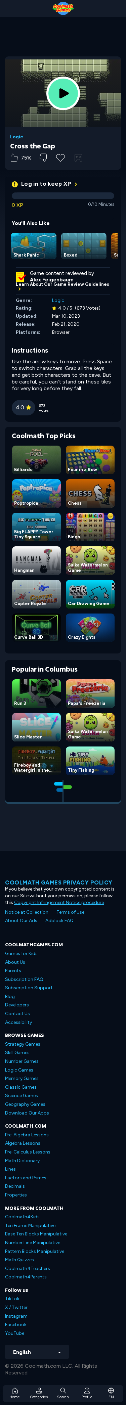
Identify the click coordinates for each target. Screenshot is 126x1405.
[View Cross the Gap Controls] (78, 157)
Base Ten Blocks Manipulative (36, 1234)
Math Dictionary (22, 1161)
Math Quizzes (19, 1260)
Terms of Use (70, 912)
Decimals (15, 1186)
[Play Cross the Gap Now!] (63, 93)
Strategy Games (22, 1044)
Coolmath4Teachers (27, 1268)
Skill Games (17, 1052)
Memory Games (22, 1078)
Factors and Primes (25, 1178)
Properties (16, 1195)
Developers (17, 1005)
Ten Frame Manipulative (30, 1225)
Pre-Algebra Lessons (27, 1135)
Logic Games (19, 1070)
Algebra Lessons (22, 1143)
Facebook (16, 1324)
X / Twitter (16, 1307)
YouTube (14, 1333)
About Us (15, 962)
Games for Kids (21, 953)
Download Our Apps (27, 1113)
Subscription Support (29, 988)
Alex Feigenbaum (52, 280)
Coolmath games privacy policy (59, 882)
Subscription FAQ (24, 979)
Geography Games (25, 1104)
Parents (13, 970)
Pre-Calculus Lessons (27, 1152)
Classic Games (21, 1087)
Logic (16, 137)
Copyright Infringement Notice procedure (59, 902)
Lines (10, 1169)
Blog (10, 996)
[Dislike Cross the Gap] (43, 158)
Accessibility (18, 1022)
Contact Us (17, 1013)
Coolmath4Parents (26, 1277)
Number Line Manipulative (32, 1242)
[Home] (63, 8)
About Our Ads (21, 920)
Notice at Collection (26, 912)
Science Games (21, 1095)
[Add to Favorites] (60, 157)
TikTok (12, 1299)
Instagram (16, 1316)
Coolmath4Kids (22, 1217)
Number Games (22, 1061)
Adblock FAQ (59, 920)
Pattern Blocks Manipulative (34, 1251)
